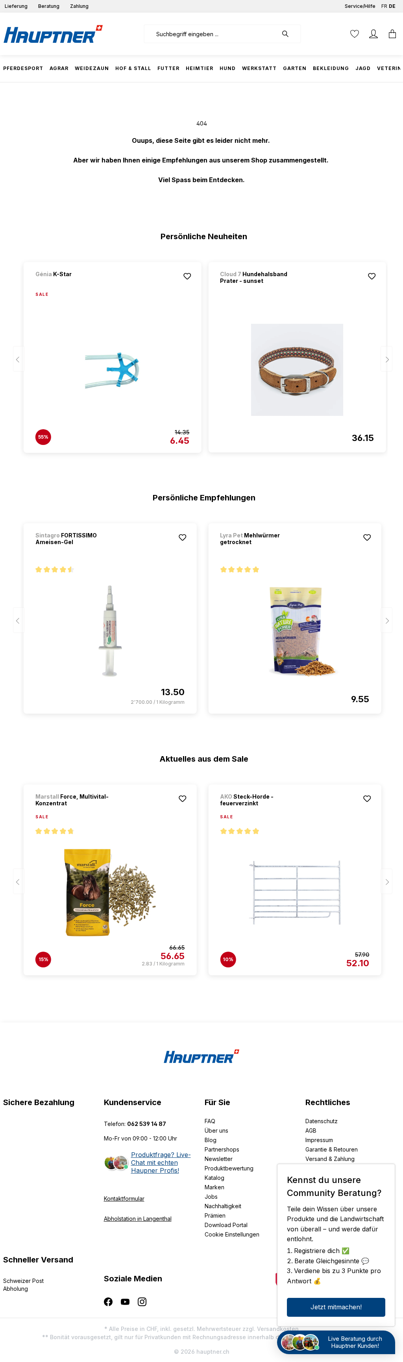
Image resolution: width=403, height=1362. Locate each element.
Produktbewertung (229, 1168)
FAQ (210, 1121)
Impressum (319, 1140)
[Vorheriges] (19, 359)
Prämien (215, 1215)
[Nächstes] (386, 359)
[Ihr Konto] (373, 34)
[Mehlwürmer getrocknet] (294, 631)
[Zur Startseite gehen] (53, 33)
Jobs (211, 1196)
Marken (214, 1187)
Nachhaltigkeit (223, 1206)
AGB (310, 1130)
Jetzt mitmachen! (336, 1307)
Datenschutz (321, 1121)
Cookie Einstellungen (232, 1234)
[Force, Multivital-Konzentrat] (110, 893)
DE (392, 6)
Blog (210, 1140)
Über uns (216, 1130)
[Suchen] (289, 33)
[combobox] (211, 33)
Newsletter (219, 1158)
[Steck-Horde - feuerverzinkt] (294, 893)
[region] (201, 353)
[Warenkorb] (390, 34)
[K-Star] (76, 285)
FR (384, 6)
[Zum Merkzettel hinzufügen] (187, 276)
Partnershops (222, 1149)
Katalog (214, 1177)
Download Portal (226, 1225)
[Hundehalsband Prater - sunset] (297, 370)
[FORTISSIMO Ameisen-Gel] (110, 631)
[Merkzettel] (354, 34)
